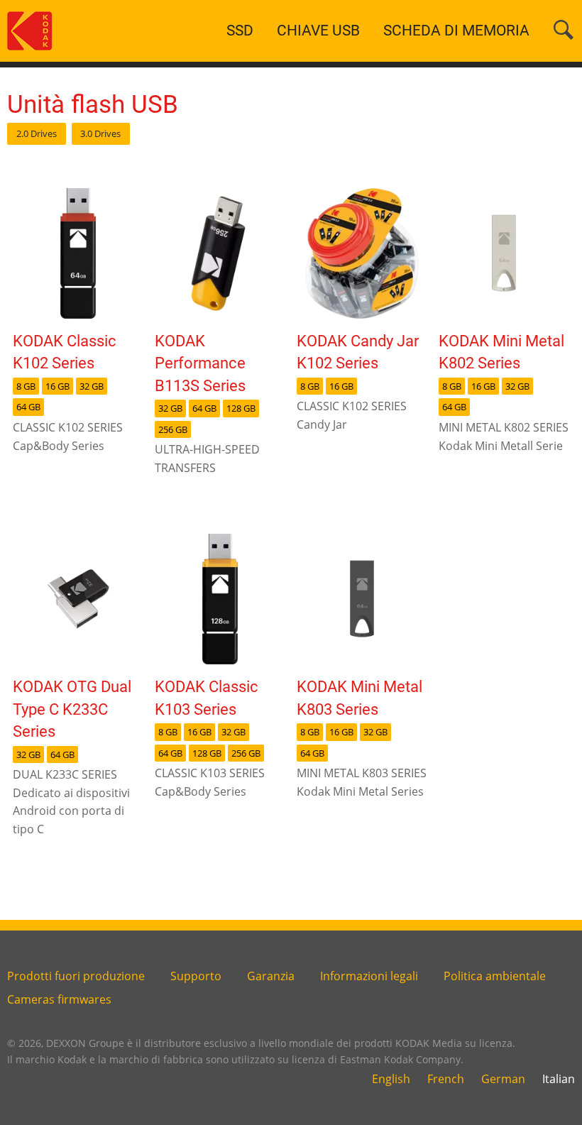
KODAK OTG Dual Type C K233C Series (72, 708)
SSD (239, 30)
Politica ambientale (495, 976)
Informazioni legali (369, 976)
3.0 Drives (100, 133)
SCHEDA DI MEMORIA (456, 30)
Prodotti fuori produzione (76, 976)
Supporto (195, 976)
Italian (558, 1079)
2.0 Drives (36, 133)
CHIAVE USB (318, 30)
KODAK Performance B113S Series (200, 363)
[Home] (30, 30)
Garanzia (271, 976)
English (391, 1079)
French (445, 1079)
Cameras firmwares (59, 999)
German (503, 1079)
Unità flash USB (92, 104)
